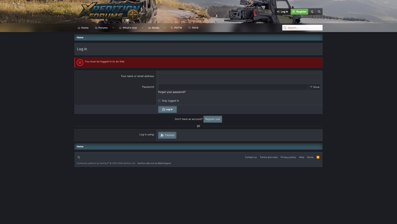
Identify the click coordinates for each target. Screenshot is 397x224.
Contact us (251, 157)
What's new (130, 27)
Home (85, 27)
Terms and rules (269, 157)
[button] (312, 11)
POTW (178, 27)
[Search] (319, 11)
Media (155, 27)
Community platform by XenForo (106, 163)
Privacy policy (288, 157)
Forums (103, 27)
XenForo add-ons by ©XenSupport (154, 163)
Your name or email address (137, 76)
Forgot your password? (171, 91)
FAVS (195, 27)
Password (148, 86)
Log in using (146, 134)
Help (301, 157)
